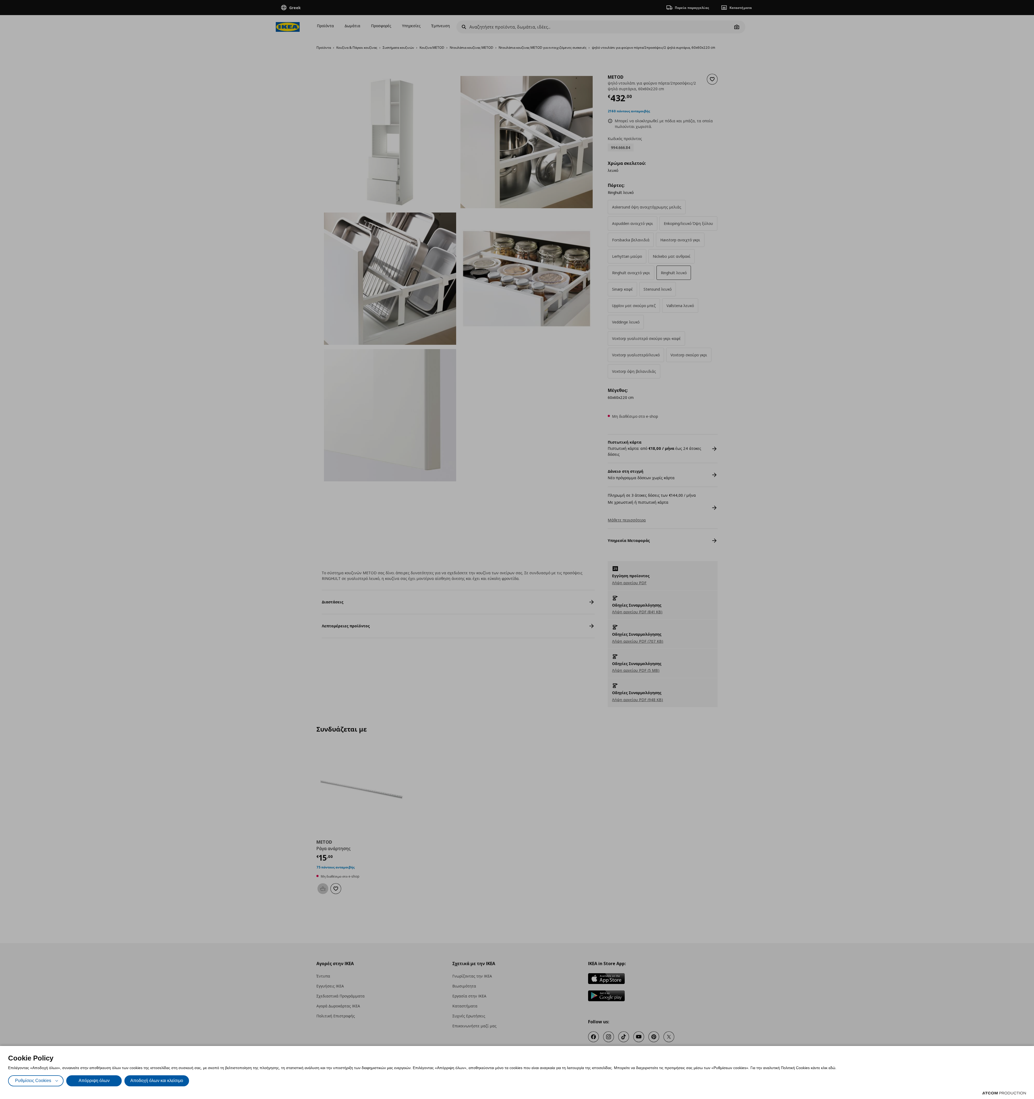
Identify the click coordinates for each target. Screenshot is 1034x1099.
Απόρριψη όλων (94, 1080)
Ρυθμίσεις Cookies (33, 1080)
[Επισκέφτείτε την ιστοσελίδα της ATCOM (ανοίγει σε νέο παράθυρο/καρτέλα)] (1004, 1093)
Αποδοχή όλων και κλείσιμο (156, 1080)
